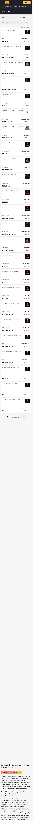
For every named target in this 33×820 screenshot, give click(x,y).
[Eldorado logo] (7, 2)
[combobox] (9, 17)
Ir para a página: (14, 417)
